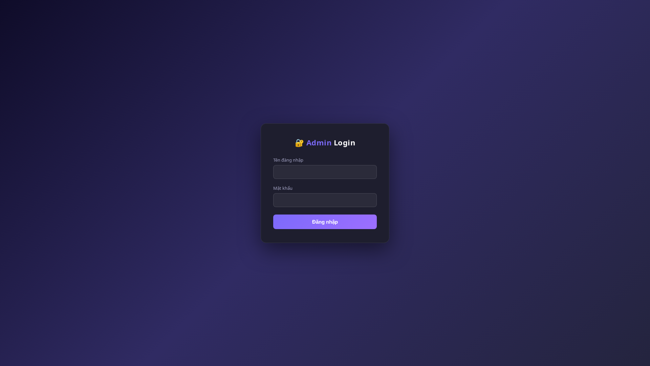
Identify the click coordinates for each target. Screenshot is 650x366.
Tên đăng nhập (288, 160)
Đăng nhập (325, 222)
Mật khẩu (282, 188)
